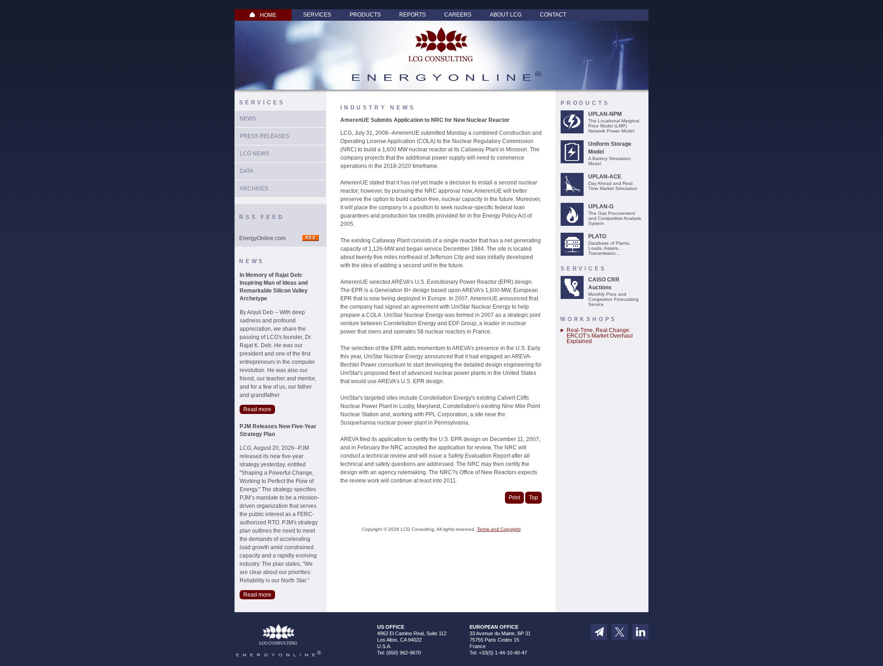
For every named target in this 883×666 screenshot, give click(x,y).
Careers (457, 14)
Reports (412, 14)
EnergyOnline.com (262, 238)
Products (365, 14)
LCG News (254, 153)
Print (514, 497)
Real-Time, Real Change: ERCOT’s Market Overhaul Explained (600, 335)
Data (246, 171)
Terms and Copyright (499, 529)
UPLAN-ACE (604, 176)
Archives (254, 188)
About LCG (506, 14)
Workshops (588, 319)
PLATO (597, 236)
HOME (268, 15)
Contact (553, 14)
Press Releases (264, 136)
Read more (257, 409)
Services (317, 14)
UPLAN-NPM (605, 114)
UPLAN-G (601, 206)
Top (533, 497)
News (248, 118)
